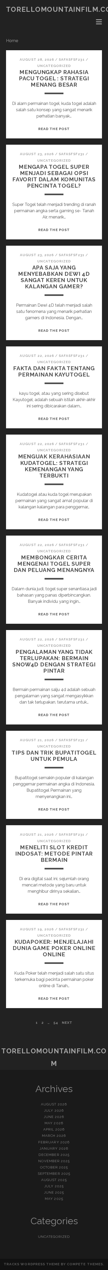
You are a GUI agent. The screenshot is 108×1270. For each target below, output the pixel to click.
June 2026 (54, 1117)
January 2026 (54, 1148)
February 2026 (54, 1142)
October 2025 (54, 1167)
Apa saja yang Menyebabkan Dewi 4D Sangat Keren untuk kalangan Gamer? (54, 277)
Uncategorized (54, 66)
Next (67, 1023)
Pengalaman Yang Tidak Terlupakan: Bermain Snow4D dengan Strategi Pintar (54, 661)
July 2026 (54, 1110)
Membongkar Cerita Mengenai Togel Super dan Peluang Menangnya (54, 563)
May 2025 (54, 1199)
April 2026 (53, 1129)
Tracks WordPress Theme (32, 1264)
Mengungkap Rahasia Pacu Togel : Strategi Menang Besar (54, 78)
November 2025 (54, 1161)
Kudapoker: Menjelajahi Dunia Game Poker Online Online (54, 948)
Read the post (54, 129)
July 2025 (53, 1186)
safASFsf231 (71, 59)
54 (55, 1023)
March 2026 (54, 1136)
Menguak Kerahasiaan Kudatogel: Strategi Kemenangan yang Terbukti (54, 466)
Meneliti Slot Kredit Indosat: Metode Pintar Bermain (54, 853)
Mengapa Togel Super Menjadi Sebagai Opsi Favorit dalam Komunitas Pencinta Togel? (54, 176)
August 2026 (54, 1104)
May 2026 (54, 1123)
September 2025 (54, 1174)
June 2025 (54, 1192)
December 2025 (54, 1155)
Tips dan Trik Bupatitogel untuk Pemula (54, 755)
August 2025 (54, 1180)
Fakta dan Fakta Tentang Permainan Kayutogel (54, 371)
